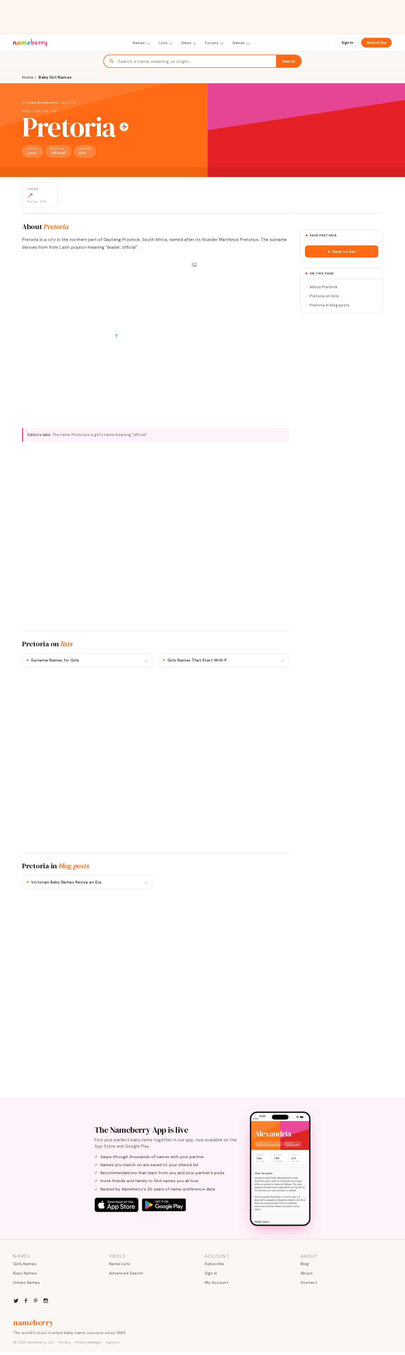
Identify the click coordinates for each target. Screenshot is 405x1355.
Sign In (347, 42)
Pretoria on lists (324, 296)
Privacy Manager (88, 1342)
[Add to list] (124, 126)
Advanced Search (126, 1273)
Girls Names (24, 1263)
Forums (211, 43)
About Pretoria (323, 287)
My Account (216, 1282)
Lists (163, 43)
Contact (309, 1282)
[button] (341, 251)
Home (27, 77)
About (307, 1273)
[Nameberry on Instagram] (45, 1300)
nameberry (33, 1322)
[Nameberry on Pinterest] (36, 1300)
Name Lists (120, 1263)
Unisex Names (26, 1282)
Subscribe (377, 42)
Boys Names (25, 1273)
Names (139, 43)
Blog (305, 1263)
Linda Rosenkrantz (42, 103)
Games (238, 43)
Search (288, 61)
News (186, 43)
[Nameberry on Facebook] (26, 1300)
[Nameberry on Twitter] (16, 1300)
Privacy (64, 1342)
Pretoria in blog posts (329, 305)
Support (113, 1342)
